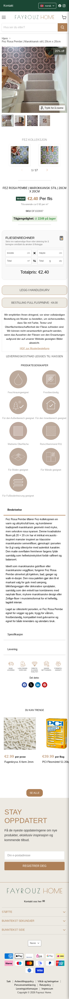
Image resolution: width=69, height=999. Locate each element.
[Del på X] (31, 685)
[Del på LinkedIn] (38, 685)
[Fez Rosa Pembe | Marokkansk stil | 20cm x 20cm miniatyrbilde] (7, 120)
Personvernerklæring (25, 985)
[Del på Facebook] (24, 685)
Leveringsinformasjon (27, 988)
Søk (9, 981)
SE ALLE (34, 792)
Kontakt (8, 5)
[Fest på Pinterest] (44, 685)
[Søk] (62, 27)
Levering (12, 649)
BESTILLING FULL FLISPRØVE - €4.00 (34, 302)
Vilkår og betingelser (48, 981)
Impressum (47, 988)
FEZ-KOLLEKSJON (34, 139)
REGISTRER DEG (34, 865)
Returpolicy (45, 985)
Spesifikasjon (15, 634)
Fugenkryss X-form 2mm (19, 761)
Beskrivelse (14, 509)
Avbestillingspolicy (24, 981)
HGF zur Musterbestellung (34, 348)
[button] (47, 170)
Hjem (5, 38)
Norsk (33, 943)
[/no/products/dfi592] (20, 733)
